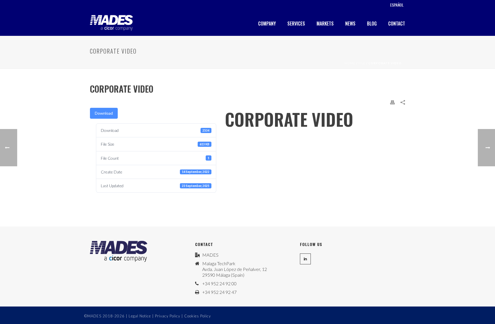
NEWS (350, 23)
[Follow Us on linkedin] (305, 258)
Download (104, 113)
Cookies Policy (197, 316)
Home (350, 63)
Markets (325, 23)
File (361, 63)
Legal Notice (140, 316)
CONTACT (396, 23)
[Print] (392, 101)
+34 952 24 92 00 (219, 283)
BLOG (372, 23)
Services (296, 23)
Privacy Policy (167, 316)
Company (267, 23)
